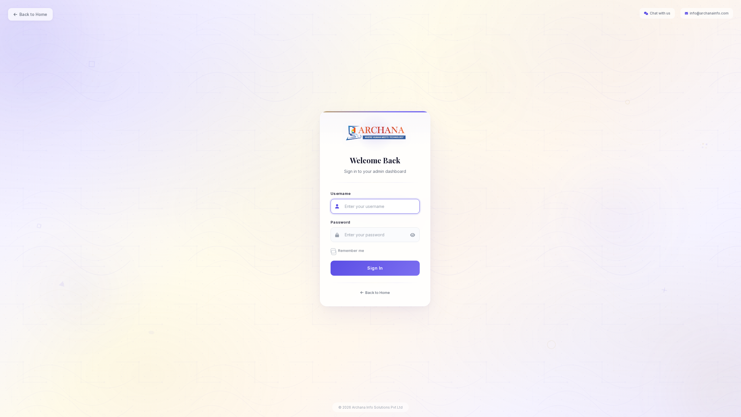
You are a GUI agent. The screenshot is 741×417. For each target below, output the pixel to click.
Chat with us (660, 13)
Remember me (351, 250)
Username (341, 193)
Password (340, 222)
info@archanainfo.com (709, 13)
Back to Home (33, 14)
